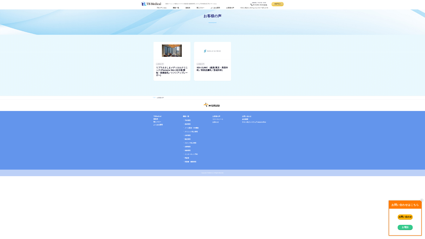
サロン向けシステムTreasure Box (254, 122)
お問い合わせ (246, 116)
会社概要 (245, 119)
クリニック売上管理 (191, 131)
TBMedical (157, 116)
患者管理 (187, 124)
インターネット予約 (191, 154)
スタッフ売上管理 (190, 143)
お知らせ (215, 122)
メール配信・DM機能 (192, 128)
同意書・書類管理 (190, 162)
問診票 (187, 158)
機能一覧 (186, 116)
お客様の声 (216, 116)
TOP (154, 97)
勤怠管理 (187, 139)
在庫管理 (187, 146)
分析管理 (187, 135)
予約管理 (187, 120)
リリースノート (217, 119)
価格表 (155, 119)
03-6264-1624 (258, 5)
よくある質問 (158, 125)
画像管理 (187, 150)
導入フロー (157, 122)
